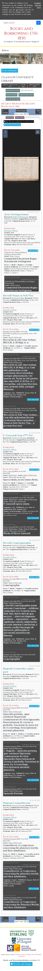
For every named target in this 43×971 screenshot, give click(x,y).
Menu (6, 50)
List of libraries (10, 71)
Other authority (32, 399)
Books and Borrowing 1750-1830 (21, 33)
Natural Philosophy (15, 337)
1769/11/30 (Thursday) (19, 438)
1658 (14, 509)
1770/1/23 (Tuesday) (18, 805)
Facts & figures (13, 99)
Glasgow (29, 880)
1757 (14, 882)
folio (24, 395)
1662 (14, 395)
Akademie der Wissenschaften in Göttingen (20, 281)
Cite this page (23, 85)
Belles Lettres (15, 256)
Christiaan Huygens (10, 708)
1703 (14, 775)
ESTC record (33, 888)
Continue (37, 3)
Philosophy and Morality (17, 477)
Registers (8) (27, 90)
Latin (13, 393)
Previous (5, 112)
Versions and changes (22, 964)
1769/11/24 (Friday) (18, 298)
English (14, 880)
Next (38, 110)
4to (24, 775)
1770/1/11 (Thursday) (18, 674)
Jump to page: (19, 114)
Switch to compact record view (10, 85)
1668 (14, 641)
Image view (20, 117)
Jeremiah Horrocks (17, 333)
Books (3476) (11, 95)
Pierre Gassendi (8, 471)
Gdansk (27, 393)
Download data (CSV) (35, 85)
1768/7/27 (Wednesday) (20, 217)
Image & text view (32, 117)
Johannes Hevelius (9, 331)
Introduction (12, 90)
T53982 (11, 886)
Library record (32, 250)
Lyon (26, 507)
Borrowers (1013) (26, 95)
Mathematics (13, 475)
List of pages (22, 110)
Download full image (13, 124)
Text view (9, 117)
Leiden (27, 773)
